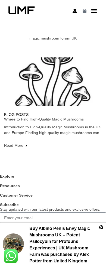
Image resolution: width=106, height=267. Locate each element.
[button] (93, 10)
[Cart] (84, 11)
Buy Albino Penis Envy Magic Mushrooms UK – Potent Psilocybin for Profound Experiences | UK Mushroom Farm (59, 241)
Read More (13, 145)
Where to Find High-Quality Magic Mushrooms (44, 119)
